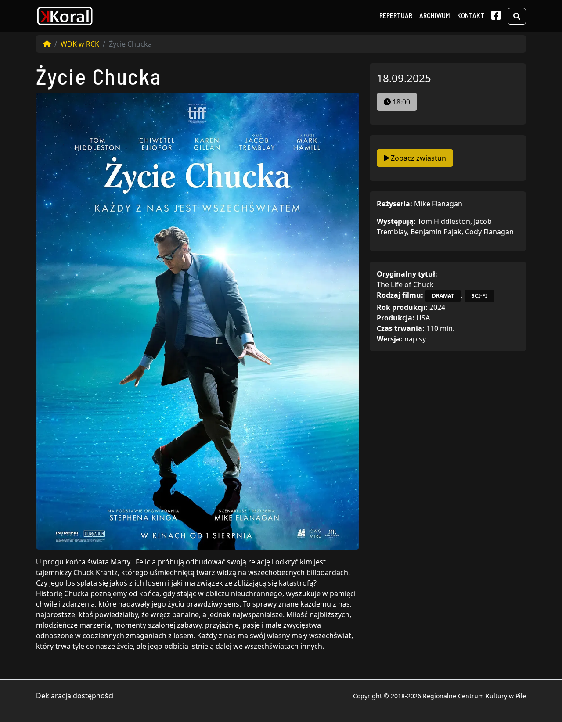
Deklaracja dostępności (75, 695)
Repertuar (395, 15)
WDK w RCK (80, 44)
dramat (443, 295)
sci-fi (479, 295)
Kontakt (470, 15)
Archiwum (434, 15)
